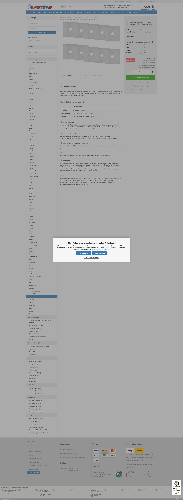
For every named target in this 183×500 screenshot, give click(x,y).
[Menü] (180, 481)
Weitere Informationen (91, 257)
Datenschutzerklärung (103, 249)
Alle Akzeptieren (100, 253)
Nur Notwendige (83, 253)
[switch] (177, 493)
